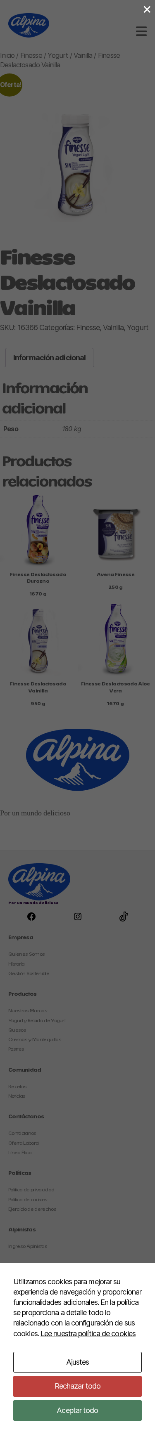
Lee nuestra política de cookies (88, 1333)
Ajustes (77, 1362)
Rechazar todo (77, 1386)
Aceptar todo (77, 1410)
